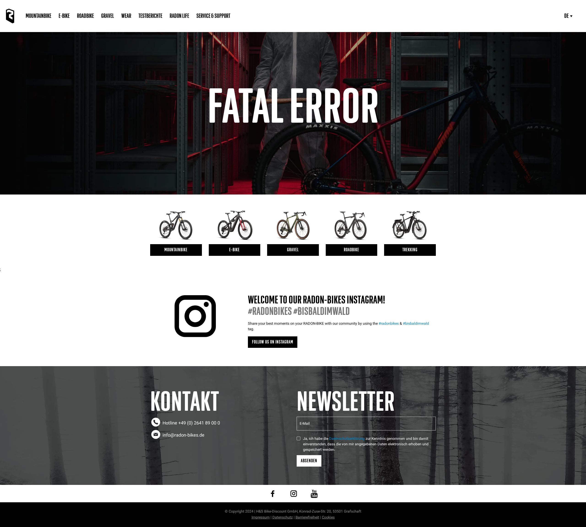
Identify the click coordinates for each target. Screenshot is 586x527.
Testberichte (150, 16)
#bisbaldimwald (416, 323)
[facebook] (273, 493)
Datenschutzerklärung (347, 438)
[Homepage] (10, 16)
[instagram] (294, 493)
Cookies (328, 517)
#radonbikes (389, 323)
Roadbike (85, 16)
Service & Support (213, 16)
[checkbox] (298, 438)
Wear (126, 16)
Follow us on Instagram (272, 342)
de (566, 16)
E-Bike (64, 16)
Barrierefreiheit (307, 517)
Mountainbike (38, 16)
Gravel (107, 16)
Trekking (410, 249)
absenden (309, 460)
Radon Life (179, 16)
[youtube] (314, 493)
